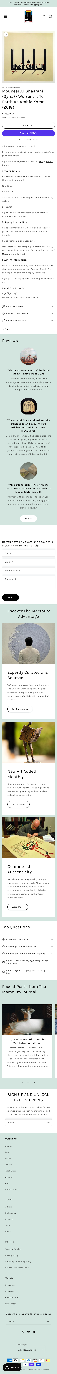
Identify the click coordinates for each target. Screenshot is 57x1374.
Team (7, 1225)
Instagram (10, 1285)
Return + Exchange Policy (17, 1268)
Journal (8, 1165)
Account (9, 1177)
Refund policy (12, 1189)
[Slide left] (22, 1083)
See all (28, 518)
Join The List (18, 804)
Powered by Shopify (41, 1369)
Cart (7, 1183)
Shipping (5, 117)
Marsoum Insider (11, 254)
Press (8, 1232)
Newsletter (10, 1304)
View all (5, 998)
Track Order (10, 1171)
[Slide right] (34, 1083)
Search (8, 1146)
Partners (9, 1219)
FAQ (41, 161)
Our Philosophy (20, 709)
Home (8, 1158)
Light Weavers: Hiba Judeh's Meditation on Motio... (27, 1041)
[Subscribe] (48, 1122)
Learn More (18, 907)
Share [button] (7, 329)
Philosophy (10, 1213)
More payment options (28, 140)
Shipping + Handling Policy (18, 1262)
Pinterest (9, 1291)
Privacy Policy (11, 1255)
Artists (8, 1207)
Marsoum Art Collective (24, 1369)
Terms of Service (13, 1249)
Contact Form (12, 1297)
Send (10, 597)
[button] (6, 16)
